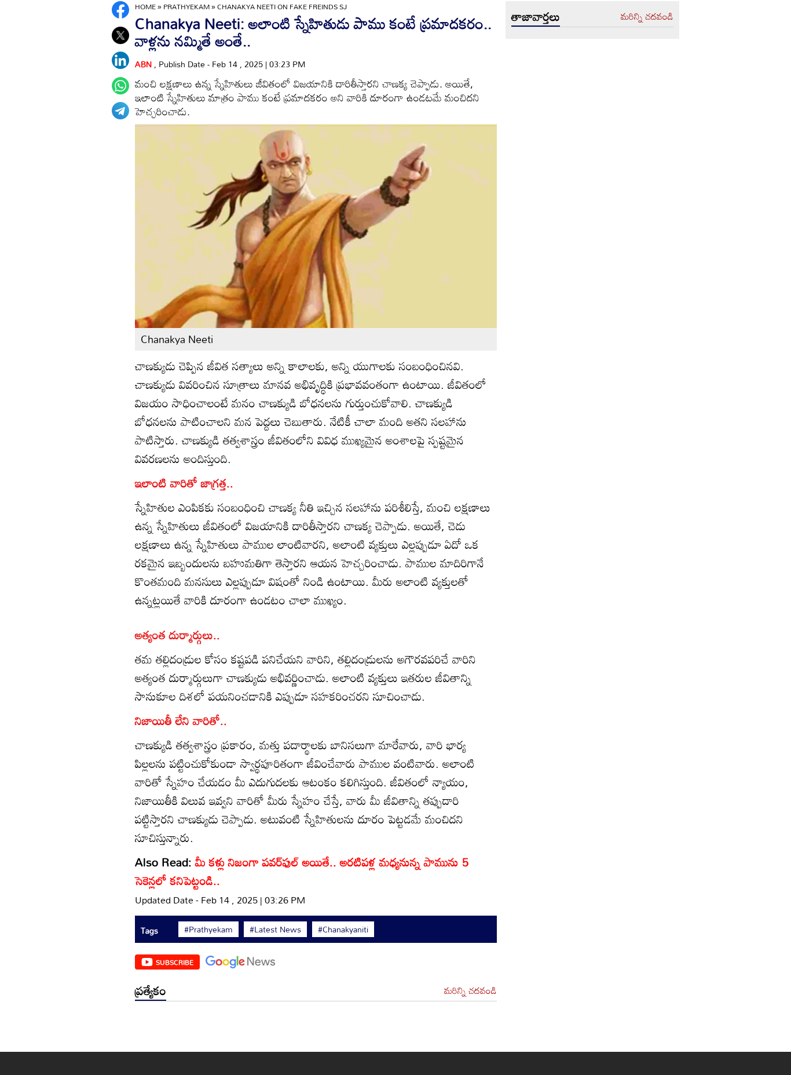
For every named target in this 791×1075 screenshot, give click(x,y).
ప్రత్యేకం (150, 990)
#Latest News (275, 929)
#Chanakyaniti (343, 929)
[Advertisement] (316, 1029)
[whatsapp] (120, 85)
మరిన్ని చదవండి (470, 991)
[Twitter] (120, 35)
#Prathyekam (208, 929)
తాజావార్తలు (535, 16)
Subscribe (174, 962)
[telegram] (120, 110)
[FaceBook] (120, 10)
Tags (149, 930)
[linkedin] (120, 60)
